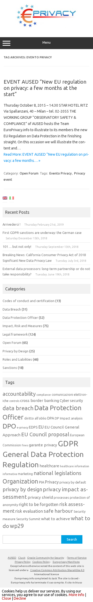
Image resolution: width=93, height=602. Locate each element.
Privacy (52, 482)
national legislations (57, 473)
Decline (20, 598)
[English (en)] (5, 199)
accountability (19, 394)
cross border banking (39, 400)
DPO (9, 426)
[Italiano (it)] (11, 199)
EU (41, 426)
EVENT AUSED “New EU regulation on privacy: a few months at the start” (45, 88)
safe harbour (58, 511)
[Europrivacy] (47, 26)
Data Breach (12, 309)
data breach (18, 408)
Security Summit (28, 519)
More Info (76, 595)
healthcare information (74, 466)
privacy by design (22, 489)
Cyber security (71, 401)
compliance (43, 394)
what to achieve (55, 519)
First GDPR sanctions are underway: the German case (42, 232)
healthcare (49, 466)
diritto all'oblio (35, 418)
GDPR (68, 443)
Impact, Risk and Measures (22, 326)
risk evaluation (29, 511)
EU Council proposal (45, 434)
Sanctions (10, 367)
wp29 (17, 526)
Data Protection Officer (20, 317)
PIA (41, 482)
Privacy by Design (15, 351)
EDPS (33, 427)
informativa (10, 474)
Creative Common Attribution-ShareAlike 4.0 (57, 570)
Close (6, 598)
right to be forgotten (38, 504)
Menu (46, 42)
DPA (50, 418)
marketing (25, 474)
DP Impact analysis (69, 418)
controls (14, 400)
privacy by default (72, 482)
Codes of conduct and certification (29, 301)
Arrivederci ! (11, 224)
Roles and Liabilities (17, 359)
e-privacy (22, 427)
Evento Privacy (60, 173)
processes (61, 497)
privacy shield (40, 497)
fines (25, 445)
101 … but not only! (17, 246)
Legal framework (15, 334)
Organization (20, 481)
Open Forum (29, 173)
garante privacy (43, 445)
